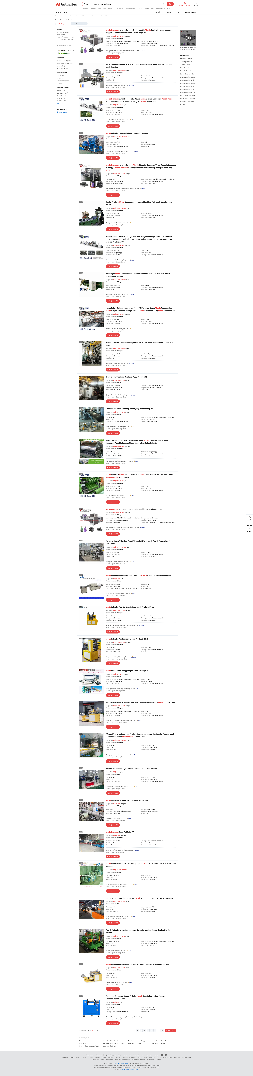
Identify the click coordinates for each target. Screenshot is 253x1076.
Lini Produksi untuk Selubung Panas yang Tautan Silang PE (129, 409)
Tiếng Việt (177, 1057)
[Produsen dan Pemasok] (66, 4)
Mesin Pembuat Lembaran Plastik (113, 1043)
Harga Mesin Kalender (157, 8)
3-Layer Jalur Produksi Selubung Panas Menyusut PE (127, 377)
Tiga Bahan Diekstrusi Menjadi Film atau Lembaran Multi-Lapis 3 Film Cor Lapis (140, 702)
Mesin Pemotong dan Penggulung (137, 1041)
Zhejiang (61, 96)
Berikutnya (169, 1030)
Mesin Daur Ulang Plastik (110, 1041)
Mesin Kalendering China (187, 77)
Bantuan (169, 12)
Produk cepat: (85, 8)
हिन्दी (158, 1057)
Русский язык (132, 1057)
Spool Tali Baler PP (120, 832)
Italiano (124, 1057)
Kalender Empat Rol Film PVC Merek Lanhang (127, 133)
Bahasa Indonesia (186, 1057)
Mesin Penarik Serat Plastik (160, 1041)
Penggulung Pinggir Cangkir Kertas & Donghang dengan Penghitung (138, 575)
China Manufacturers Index (122, 1059)
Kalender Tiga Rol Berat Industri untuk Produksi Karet (130, 607)
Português (117, 1057)
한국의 (140, 1057)
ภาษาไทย (164, 1057)
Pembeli (157, 12)
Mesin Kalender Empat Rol (188, 83)
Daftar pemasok (79, 24)
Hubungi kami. (63, 112)
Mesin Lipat (82, 1043)
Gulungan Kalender (96, 8)
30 (92, 1030)
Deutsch (110, 1057)
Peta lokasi (149, 1055)
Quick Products (109, 1059)
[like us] (162, 1055)
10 (88, 1030)
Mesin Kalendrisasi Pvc (131, 8)
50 (97, 1030)
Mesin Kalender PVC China (188, 92)
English (72, 1057)
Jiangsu (61, 90)
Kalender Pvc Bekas (144, 8)
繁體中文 (85, 1057)
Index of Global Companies (154, 1059)
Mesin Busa (82, 1041)
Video (81, 29)
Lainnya (61, 66)
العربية (145, 1057)
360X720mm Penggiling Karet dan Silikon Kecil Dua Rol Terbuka (131, 769)
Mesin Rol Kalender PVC (187, 101)
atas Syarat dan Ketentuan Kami (130, 1069)
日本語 (91, 1057)
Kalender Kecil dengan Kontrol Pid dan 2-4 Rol (127, 639)
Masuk (196, 5)
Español (104, 1057)
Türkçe (170, 1057)
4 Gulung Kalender (107, 8)
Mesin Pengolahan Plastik (66, 37)
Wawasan (156, 1055)
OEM (60, 78)
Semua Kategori (63, 12)
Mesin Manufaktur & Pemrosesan (63, 33)
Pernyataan (99, 1055)
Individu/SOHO (62, 68)
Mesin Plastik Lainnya (134, 1043)
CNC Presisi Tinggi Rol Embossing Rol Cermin (127, 800)
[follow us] (166, 1055)
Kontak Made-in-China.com (136, 1055)
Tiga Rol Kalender (118, 8)
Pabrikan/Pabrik (64, 61)
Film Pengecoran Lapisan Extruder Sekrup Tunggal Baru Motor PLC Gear (137, 964)
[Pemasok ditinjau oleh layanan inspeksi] (66, 50)
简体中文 (78, 1057)
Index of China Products (138, 1059)
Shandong (61, 101)
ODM (60, 76)
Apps (178, 12)
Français (97, 1057)
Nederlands (152, 1057)
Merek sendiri (63, 81)
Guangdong (62, 93)
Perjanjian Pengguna (110, 1055)
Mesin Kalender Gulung (187, 89)
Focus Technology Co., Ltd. (121, 1063)
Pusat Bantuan (90, 1055)
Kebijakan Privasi (122, 1055)
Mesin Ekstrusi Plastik (158, 1043)
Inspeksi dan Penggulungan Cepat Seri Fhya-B (127, 671)
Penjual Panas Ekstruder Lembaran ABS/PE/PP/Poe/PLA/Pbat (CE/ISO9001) (139, 898)
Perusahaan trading (65, 63)
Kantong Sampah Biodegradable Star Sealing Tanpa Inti (134, 509)
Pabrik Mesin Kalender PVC (188, 98)
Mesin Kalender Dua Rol (187, 86)
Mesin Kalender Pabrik (187, 80)
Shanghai (61, 98)
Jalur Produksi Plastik (109, 1046)
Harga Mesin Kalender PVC (188, 95)
